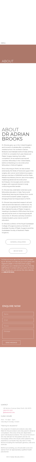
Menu (3, 43)
